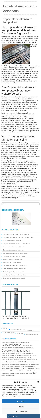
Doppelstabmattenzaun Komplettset (17, 20)
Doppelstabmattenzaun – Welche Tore (14, 265)
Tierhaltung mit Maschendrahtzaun (13, 272)
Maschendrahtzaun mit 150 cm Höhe (14, 275)
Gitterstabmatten (34, 364)
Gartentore (30, 331)
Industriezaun (31, 366)
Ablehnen (20, 406)
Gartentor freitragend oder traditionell (14, 269)
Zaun (35, 373)
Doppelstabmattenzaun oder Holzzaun (14, 256)
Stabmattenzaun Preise (32, 370)
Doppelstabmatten (11, 344)
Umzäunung (12, 373)
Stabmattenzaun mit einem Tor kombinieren (16, 234)
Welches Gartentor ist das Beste (13, 259)
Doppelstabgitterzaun (17, 342)
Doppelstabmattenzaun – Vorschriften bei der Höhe (18, 237)
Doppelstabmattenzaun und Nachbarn (14, 247)
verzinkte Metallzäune (20, 373)
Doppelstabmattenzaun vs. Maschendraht (15, 253)
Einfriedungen (16, 359)
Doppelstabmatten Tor (18, 347)
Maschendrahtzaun (32, 334)
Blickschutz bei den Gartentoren (12, 241)
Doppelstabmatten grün (7, 347)
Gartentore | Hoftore (9, 332)
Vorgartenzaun (29, 373)
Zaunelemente (5, 375)
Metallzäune (36, 368)
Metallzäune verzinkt (6, 370)
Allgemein (6, 328)
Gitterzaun (5, 366)
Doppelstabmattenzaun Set (9, 357)
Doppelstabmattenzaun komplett (9, 355)
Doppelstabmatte (26, 342)
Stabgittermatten (15, 370)
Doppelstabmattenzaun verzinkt (24, 357)
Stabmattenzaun (22, 370)
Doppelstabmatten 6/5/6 (26, 345)
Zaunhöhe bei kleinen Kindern (12, 262)
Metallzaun (31, 369)
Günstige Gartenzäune (22, 366)
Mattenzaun (18, 368)
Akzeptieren (20, 401)
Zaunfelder (11, 375)
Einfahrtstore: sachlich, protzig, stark (14, 278)
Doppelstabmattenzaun (18, 329)
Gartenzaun (20, 333)
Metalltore (25, 368)
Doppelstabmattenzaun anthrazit (24, 353)
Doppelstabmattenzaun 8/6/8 (8, 353)
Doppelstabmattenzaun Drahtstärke (14, 250)
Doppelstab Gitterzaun (7, 342)
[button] (38, 382)
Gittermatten (25, 364)
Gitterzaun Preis (13, 366)
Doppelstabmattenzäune (7, 359)
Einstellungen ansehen (21, 412)
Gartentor (4, 362)
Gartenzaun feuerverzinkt (16, 364)
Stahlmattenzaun (5, 373)
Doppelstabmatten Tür (28, 347)
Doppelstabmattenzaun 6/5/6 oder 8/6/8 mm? (17, 244)
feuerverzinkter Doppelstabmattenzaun (28, 359)
